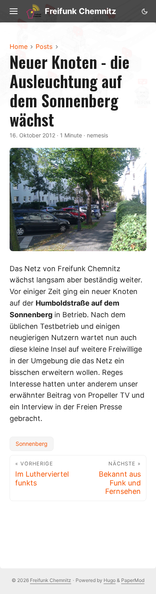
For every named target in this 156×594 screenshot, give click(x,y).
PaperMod (132, 580)
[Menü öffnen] (14, 11)
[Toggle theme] (144, 11)
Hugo (110, 580)
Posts (44, 46)
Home (19, 46)
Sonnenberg (32, 443)
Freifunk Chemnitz (80, 11)
